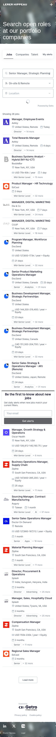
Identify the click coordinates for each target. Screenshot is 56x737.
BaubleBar (17, 163)
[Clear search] (49, 73)
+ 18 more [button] (38, 233)
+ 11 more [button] (37, 490)
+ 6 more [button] (37, 455)
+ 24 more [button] (38, 214)
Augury (15, 503)
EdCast (15, 187)
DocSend (16, 246)
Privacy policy (21, 715)
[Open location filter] (49, 93)
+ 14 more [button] (29, 131)
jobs (9, 54)
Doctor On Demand (21, 522)
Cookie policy (36, 715)
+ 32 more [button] (38, 196)
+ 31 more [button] (41, 287)
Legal (23, 733)
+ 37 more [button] (44, 512)
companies (22, 54)
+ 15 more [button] (38, 177)
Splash (15, 578)
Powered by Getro (46, 106)
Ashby (15, 123)
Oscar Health (18, 436)
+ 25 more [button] (45, 592)
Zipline (15, 468)
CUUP (15, 224)
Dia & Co (16, 206)
